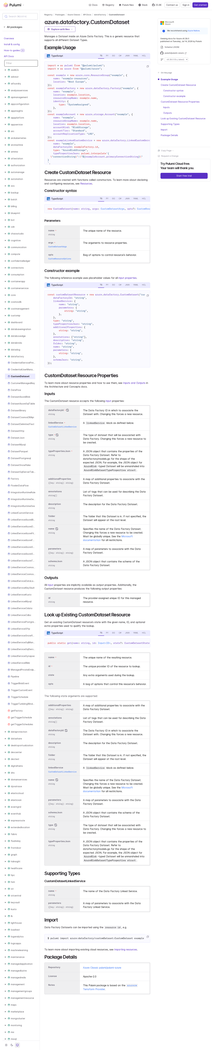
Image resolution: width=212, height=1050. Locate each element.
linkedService (55, 422)
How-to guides (14, 50)
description (54, 504)
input (108, 400)
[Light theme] (6, 1045)
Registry (110, 5)
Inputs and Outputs (134, 382)
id (49, 598)
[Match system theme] (17, 1045)
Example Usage (169, 79)
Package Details (169, 135)
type (50, 434)
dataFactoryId (56, 410)
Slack (144, 5)
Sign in (186, 5)
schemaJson (55, 561)
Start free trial (184, 175)
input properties (128, 277)
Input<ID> (104, 643)
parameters (54, 548)
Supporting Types (170, 124)
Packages (60, 14)
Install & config (12, 44)
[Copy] (147, 66)
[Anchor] (132, 21)
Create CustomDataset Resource (178, 85)
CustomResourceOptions (59, 259)
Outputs (167, 113)
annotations (55, 491)
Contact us (172, 5)
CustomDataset (117, 14)
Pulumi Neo (128, 5)
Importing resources (125, 949)
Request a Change (169, 156)
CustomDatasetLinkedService (62, 427)
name (51, 528)
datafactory (100, 14)
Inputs (166, 107)
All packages (14, 27)
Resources (86, 183)
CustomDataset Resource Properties (180, 101)
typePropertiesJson (59, 451)
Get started (200, 5)
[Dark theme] (11, 1045)
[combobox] (20, 16)
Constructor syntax (173, 90)
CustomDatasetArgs (112, 209)
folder (51, 516)
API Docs (9, 56)
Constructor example (174, 96)
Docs (94, 5)
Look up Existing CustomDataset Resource (183, 118)
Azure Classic (74, 14)
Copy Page (166, 150)
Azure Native (194, 30)
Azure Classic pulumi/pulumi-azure (102, 967)
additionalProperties (59, 479)
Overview (9, 38)
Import (164, 129)
